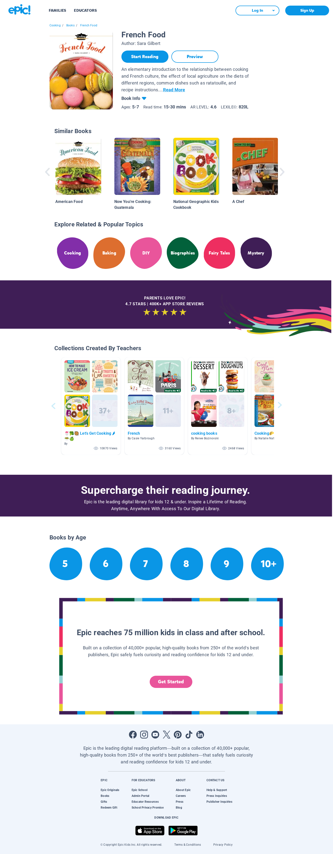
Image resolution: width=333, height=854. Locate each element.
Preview (195, 57)
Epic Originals (110, 790)
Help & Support (216, 790)
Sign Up (307, 10)
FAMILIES (57, 10)
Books (70, 25)
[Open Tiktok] (189, 734)
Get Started (171, 681)
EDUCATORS (85, 10)
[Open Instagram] (144, 734)
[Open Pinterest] (178, 734)
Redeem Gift (109, 807)
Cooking (55, 25)
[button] (91, 406)
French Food (88, 25)
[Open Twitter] (166, 734)
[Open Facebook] (133, 734)
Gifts (104, 801)
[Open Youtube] (155, 734)
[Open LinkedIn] (200, 734)
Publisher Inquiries (219, 801)
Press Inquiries (216, 796)
